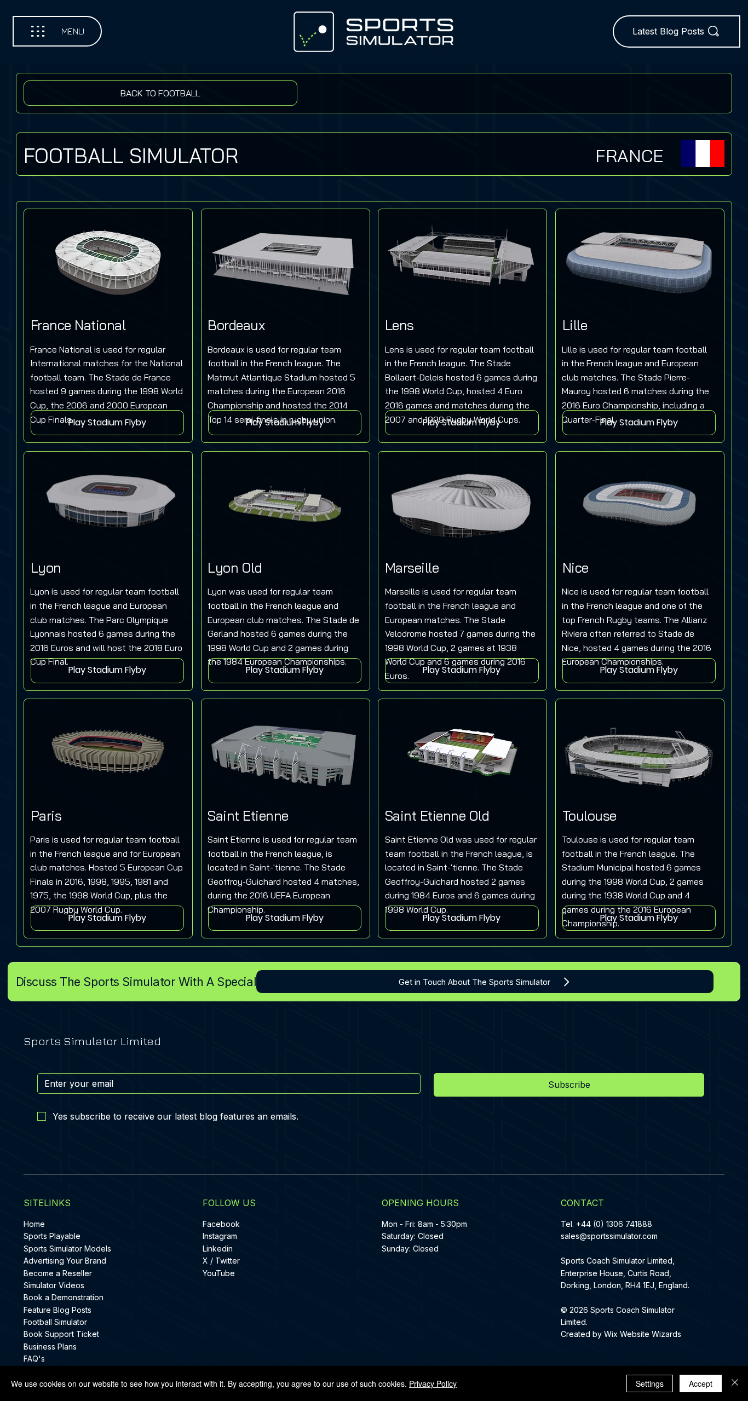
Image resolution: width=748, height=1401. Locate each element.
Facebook (221, 1224)
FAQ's (34, 1358)
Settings (650, 1383)
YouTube (219, 1273)
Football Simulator (55, 1322)
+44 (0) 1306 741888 (614, 1224)
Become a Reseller (58, 1273)
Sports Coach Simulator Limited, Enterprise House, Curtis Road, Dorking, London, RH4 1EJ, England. (626, 1273)
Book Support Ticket (61, 1334)
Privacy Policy (433, 1383)
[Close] (734, 1383)
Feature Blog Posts (57, 1309)
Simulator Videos (54, 1285)
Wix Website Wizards (642, 1334)
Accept (700, 1383)
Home (34, 1224)
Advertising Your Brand (65, 1260)
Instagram (220, 1236)
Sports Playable (52, 1236)
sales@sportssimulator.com (609, 1236)
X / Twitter (221, 1260)
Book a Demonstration (63, 1297)
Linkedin (218, 1248)
